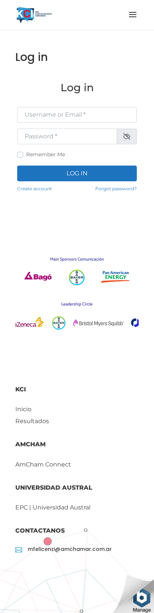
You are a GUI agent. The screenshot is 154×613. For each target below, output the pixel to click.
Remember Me (45, 154)
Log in (77, 173)
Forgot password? (116, 188)
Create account (34, 188)
